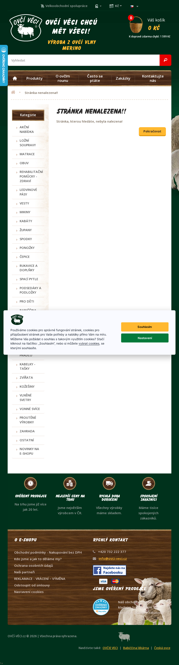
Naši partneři (24, 572)
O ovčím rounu (63, 78)
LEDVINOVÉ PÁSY (28, 192)
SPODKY (26, 239)
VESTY (24, 203)
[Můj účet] (98, 5)
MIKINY (25, 212)
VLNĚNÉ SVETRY (26, 397)
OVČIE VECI (110, 648)
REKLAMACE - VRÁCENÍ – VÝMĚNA (39, 578)
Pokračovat (152, 131)
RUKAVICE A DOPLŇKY (29, 268)
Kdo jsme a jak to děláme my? (38, 559)
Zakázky (123, 78)
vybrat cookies (89, 343)
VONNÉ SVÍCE (30, 409)
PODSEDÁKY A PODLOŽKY (30, 290)
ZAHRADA (27, 431)
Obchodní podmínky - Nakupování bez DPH (48, 552)
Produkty (34, 78)
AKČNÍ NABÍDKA (27, 129)
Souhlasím (145, 327)
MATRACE (27, 154)
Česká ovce (162, 648)
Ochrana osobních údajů (33, 565)
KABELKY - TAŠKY (27, 366)
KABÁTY (26, 221)
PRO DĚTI (27, 301)
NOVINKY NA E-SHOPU (29, 451)
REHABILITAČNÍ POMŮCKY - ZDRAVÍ (31, 176)
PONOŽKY (27, 248)
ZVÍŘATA (26, 377)
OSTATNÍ (27, 440)
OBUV (24, 163)
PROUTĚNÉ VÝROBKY (28, 419)
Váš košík (149, 24)
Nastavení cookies (29, 591)
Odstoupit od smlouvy (32, 585)
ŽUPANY (26, 230)
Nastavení (145, 338)
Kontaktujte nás (153, 78)
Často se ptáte (95, 78)
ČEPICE (25, 257)
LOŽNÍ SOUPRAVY (28, 142)
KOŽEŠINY (27, 386)
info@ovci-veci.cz (113, 558)
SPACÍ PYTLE (29, 279)
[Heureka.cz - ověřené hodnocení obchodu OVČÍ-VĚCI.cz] (129, 598)
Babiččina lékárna (136, 648)
